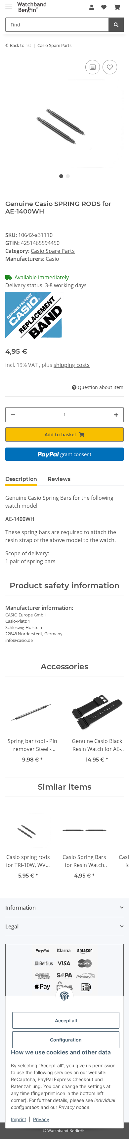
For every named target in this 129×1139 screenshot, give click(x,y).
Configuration (66, 1039)
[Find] (116, 25)
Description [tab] (21, 479)
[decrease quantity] (13, 415)
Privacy (41, 1119)
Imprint (18, 1119)
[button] (92, 7)
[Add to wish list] (110, 67)
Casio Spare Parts (53, 251)
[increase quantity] (116, 415)
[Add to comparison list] (92, 67)
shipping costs (72, 365)
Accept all (66, 1020)
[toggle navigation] (8, 4)
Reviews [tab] (59, 479)
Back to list (20, 45)
